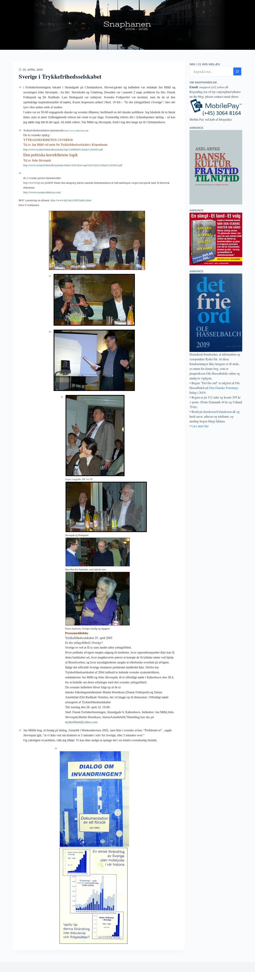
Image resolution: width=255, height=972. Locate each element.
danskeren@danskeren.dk (219, 411)
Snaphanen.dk (127, 25)
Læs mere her (200, 426)
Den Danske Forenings (223, 388)
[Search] (237, 71)
